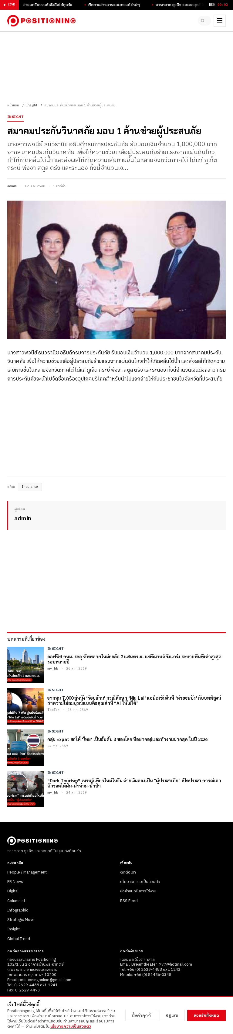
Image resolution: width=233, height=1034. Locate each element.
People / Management (27, 872)
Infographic (17, 910)
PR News (15, 881)
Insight (31, 105)
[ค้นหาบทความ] (204, 21)
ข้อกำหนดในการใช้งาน (138, 891)
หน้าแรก (13, 105)
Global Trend (18, 939)
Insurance (30, 487)
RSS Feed (129, 901)
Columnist (16, 901)
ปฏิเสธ (172, 1015)
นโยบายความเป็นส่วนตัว (140, 881)
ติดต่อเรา (128, 872)
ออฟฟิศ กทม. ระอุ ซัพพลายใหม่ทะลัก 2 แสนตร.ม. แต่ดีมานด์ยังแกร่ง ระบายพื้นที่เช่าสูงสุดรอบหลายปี (134, 659)
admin (12, 186)
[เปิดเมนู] (220, 21)
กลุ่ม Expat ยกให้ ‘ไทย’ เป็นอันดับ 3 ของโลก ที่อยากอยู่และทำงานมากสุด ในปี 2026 (127, 739)
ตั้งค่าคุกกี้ (141, 1015)
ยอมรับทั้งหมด (206, 1015)
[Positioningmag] (41, 20)
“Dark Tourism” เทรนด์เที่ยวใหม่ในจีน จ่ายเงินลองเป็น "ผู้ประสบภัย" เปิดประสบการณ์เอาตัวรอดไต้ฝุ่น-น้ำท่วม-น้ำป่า (134, 783)
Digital (13, 891)
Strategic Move (21, 919)
